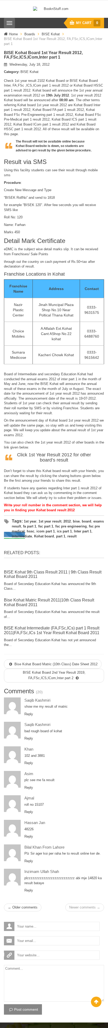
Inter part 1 (82, 531)
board (86, 521)
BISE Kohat (51, 34)
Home (13, 34)
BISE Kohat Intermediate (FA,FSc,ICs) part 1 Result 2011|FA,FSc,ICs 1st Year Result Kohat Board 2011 (51, 630)
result (72, 536)
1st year (30, 521)
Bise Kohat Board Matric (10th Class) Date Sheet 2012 (55, 664)
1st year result (50, 521)
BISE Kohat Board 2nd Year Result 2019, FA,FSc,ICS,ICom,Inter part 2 (54, 675)
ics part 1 (64, 531)
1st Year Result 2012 (50, 454)
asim (28, 773)
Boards (29, 34)
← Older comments (22, 907)
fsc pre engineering (71, 526)
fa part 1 (29, 526)
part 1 (60, 536)
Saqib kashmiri (37, 700)
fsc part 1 (45, 526)
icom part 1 (45, 531)
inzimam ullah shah (41, 871)
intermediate (22, 536)
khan (28, 749)
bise (76, 521)
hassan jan (34, 822)
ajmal (29, 798)
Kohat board (44, 536)
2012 (67, 521)
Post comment (26, 1009)
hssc (30, 531)
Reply (28, 714)
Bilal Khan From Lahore (44, 847)
